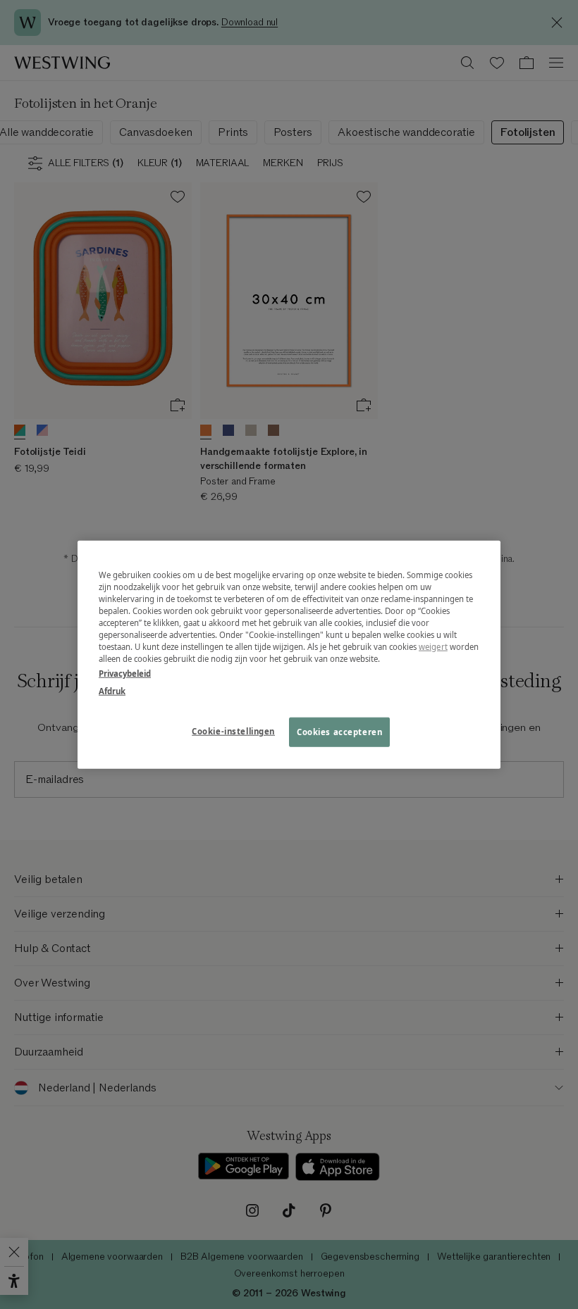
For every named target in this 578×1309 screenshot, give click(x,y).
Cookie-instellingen (233, 731)
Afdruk (112, 691)
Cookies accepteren (339, 732)
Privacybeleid (125, 673)
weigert (433, 646)
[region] (289, 654)
